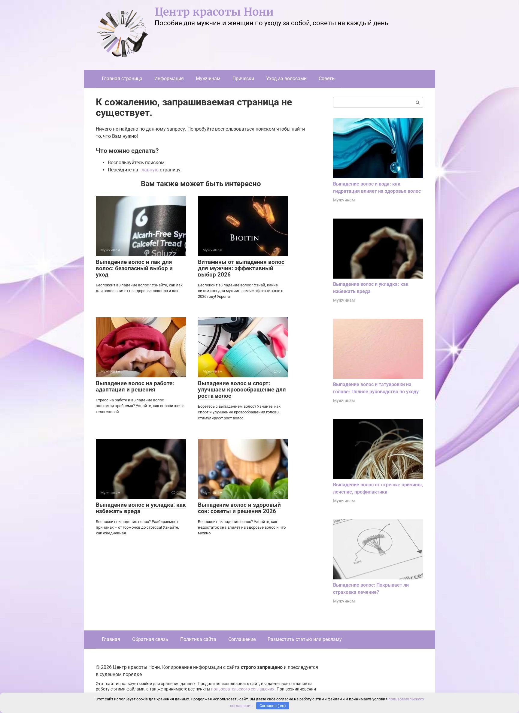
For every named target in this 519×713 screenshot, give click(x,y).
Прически (243, 78)
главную (149, 170)
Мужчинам (208, 78)
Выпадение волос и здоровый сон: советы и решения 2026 (239, 508)
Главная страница (122, 78)
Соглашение (242, 639)
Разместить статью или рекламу (305, 639)
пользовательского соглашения (243, 689)
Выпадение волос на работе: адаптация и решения (135, 386)
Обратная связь (150, 639)
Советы (327, 78)
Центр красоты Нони (214, 12)
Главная (111, 639)
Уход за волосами (286, 78)
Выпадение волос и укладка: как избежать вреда (141, 508)
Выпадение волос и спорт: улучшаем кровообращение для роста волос (242, 389)
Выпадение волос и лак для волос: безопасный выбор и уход (134, 268)
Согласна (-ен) (273, 705)
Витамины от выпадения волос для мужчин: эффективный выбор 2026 (241, 268)
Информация (169, 78)
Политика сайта (198, 639)
